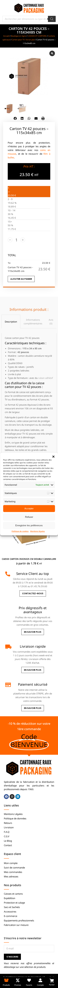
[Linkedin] (17, 796)
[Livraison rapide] (7, 646)
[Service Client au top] (7, 573)
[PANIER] (52, 980)
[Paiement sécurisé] (7, 684)
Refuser (29, 517)
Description (11, 321)
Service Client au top (32, 573)
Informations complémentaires (33, 321)
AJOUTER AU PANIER (21, 279)
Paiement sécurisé (32, 684)
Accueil (6, 36)
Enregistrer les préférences (29, 525)
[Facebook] (6, 796)
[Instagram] (12, 796)
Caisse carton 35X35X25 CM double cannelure (29, 558)
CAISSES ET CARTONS (37, 36)
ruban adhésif (45, 377)
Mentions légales (37, 531)
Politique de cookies (20, 531)
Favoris (29, 985)
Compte (40, 985)
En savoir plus (32, 631)
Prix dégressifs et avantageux (33, 609)
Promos (17, 985)
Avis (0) (51, 321)
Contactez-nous (32, 593)
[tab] (11, 321)
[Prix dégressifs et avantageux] (7, 608)
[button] (53, 456)
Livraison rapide (33, 646)
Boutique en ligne (18, 36)
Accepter (29, 508)
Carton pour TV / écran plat (23, 39)
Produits (6, 985)
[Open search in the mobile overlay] (29, 19)
